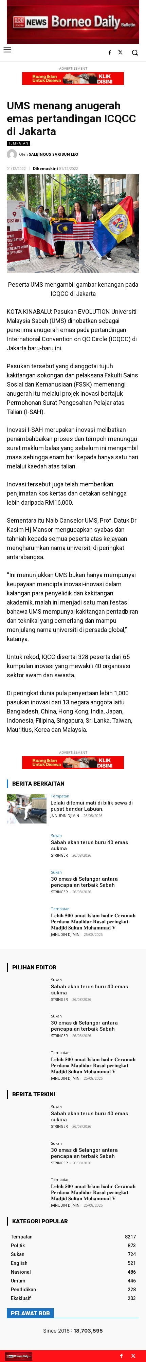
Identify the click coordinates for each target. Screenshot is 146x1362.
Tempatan (18, 143)
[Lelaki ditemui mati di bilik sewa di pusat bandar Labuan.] (27, 809)
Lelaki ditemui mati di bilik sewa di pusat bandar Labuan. (92, 806)
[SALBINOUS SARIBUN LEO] (13, 154)
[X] (120, 53)
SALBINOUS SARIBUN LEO (53, 154)
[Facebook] (110, 53)
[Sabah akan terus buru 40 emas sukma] (27, 848)
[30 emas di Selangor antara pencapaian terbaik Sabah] (27, 885)
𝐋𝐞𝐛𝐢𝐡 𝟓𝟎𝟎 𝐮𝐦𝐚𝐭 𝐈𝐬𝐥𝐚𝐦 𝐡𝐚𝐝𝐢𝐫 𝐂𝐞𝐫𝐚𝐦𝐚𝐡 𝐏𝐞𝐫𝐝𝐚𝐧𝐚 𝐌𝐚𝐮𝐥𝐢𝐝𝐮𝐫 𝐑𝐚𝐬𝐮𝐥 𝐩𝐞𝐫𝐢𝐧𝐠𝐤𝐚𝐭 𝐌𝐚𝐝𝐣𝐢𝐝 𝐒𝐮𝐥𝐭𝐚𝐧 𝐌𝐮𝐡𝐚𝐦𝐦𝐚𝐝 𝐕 (93, 922)
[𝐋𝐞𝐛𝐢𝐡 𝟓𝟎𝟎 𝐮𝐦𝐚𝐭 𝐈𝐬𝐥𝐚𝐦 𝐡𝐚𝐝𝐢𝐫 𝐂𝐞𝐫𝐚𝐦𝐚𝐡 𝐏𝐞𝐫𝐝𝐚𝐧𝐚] (27, 922)
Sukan (56, 835)
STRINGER (59, 855)
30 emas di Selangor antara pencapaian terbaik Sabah (84, 882)
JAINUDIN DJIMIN (65, 815)
